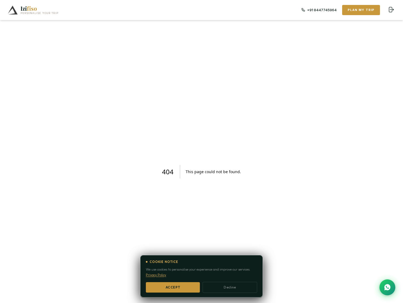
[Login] (390, 9)
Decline (230, 287)
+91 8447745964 (322, 10)
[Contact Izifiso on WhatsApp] (387, 287)
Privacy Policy (156, 275)
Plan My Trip (361, 10)
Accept (173, 287)
